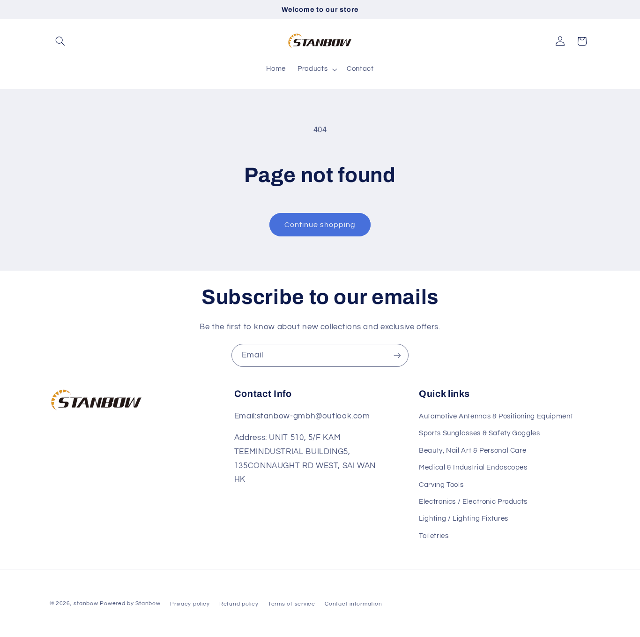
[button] (60, 41)
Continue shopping (320, 224)
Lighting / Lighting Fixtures (463, 518)
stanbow (86, 603)
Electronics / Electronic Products (473, 501)
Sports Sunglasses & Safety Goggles (479, 433)
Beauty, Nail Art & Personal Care (472, 450)
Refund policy (239, 604)
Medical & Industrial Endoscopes (473, 467)
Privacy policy (189, 604)
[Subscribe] (397, 355)
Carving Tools (441, 484)
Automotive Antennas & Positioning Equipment (496, 416)
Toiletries (433, 535)
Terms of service (291, 604)
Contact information (353, 604)
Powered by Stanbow (130, 603)
